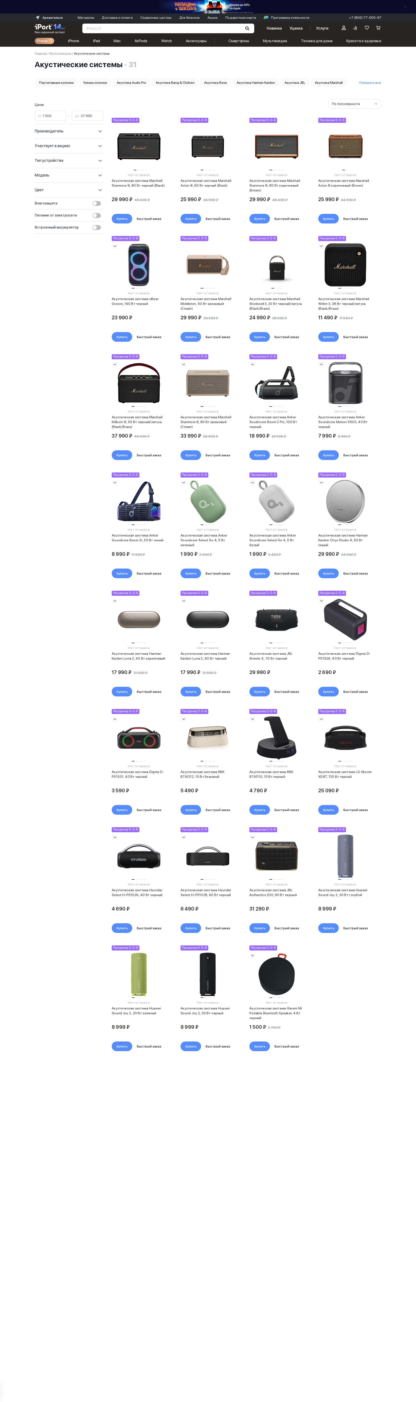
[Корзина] (378, 28)
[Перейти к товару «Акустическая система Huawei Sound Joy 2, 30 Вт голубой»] (345, 856)
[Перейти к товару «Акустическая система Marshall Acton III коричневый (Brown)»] (345, 146)
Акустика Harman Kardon (256, 83)
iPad (96, 41)
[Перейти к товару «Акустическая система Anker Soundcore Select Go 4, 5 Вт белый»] (276, 501)
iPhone (73, 41)
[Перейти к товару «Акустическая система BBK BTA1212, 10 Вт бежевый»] (208, 738)
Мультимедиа (275, 41)
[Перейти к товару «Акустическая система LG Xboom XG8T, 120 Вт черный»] (345, 738)
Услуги (322, 28)
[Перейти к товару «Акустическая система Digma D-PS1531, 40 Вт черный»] (139, 738)
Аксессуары (196, 41)
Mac (117, 41)
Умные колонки (95, 83)
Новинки (274, 28)
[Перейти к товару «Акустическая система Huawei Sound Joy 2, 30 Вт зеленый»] (139, 974)
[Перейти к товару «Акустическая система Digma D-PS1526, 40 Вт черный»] (345, 619)
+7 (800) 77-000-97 (365, 18)
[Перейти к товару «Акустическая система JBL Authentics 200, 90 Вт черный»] (276, 856)
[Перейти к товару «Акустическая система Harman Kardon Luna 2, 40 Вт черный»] (208, 619)
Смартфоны (238, 41)
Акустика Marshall (329, 83)
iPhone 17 (44, 41)
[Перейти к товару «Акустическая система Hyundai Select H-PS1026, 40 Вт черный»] (139, 856)
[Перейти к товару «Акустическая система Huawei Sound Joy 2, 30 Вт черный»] (208, 974)
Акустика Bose (215, 83)
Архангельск (52, 18)
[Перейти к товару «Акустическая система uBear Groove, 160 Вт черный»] (139, 265)
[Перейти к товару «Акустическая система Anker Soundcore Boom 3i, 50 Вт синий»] (139, 501)
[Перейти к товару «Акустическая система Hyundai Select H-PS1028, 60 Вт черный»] (208, 856)
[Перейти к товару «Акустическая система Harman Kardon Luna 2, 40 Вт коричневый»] (139, 619)
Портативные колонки (56, 83)
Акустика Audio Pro (131, 83)
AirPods (141, 41)
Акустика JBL (295, 83)
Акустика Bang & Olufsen (175, 83)
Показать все (370, 83)
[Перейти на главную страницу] (50, 28)
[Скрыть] (405, 7)
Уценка (296, 28)
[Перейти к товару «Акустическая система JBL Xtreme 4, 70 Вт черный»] (276, 619)
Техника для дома (316, 41)
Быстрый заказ (149, 219)
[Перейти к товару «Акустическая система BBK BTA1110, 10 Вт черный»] (276, 738)
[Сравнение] (355, 28)
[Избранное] (367, 28)
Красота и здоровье (363, 41)
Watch (166, 41)
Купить (122, 219)
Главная (41, 53)
